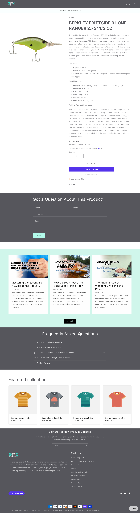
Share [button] (73, 184)
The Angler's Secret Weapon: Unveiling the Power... (109, 285)
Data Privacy (76, 479)
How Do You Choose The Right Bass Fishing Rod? (68, 284)
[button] (4, 4)
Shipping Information (78, 475)
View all (70, 321)
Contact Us (75, 465)
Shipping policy (80, 510)
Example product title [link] (21, 418)
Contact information (93, 510)
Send (39, 236)
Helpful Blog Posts (78, 457)
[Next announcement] (136, 11)
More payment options (91, 174)
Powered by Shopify (35, 510)
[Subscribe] (86, 445)
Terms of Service (77, 486)
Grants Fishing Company (21, 510)
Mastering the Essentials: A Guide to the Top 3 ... (27, 284)
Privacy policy (57, 510)
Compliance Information (79, 472)
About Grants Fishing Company (82, 461)
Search (73, 468)
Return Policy (76, 483)
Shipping (72, 144)
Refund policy (47, 510)
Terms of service (69, 510)
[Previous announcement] (4, 11)
